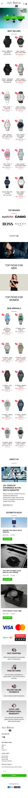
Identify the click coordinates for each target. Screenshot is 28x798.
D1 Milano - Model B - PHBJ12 (20, 415)
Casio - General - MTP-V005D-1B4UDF (20, 136)
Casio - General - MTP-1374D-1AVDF (20, 51)
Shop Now (14, 17)
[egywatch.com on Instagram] (4, 737)
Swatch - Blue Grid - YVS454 (7, 192)
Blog (3, 746)
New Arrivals (14, 308)
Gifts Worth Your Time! (12, 611)
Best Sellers (14, 31)
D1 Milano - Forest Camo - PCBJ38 (21, 358)
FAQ (3, 748)
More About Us (8, 505)
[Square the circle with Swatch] (14, 522)
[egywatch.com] (14, 3)
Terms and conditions (7, 761)
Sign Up (14, 775)
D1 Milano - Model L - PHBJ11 (7, 415)
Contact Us (4, 750)
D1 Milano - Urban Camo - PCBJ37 (7, 358)
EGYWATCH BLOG (14, 512)
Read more (7, 539)
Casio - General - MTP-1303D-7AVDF (7, 135)
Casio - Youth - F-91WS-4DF (7, 164)
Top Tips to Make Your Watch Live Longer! (12, 571)
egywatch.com (15, 783)
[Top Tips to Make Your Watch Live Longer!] (14, 556)
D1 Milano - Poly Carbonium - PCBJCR (7, 387)
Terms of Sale (5, 759)
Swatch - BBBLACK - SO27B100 (7, 51)
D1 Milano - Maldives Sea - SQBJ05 (7, 330)
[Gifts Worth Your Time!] (14, 596)
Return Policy (5, 757)
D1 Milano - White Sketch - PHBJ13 (7, 443)
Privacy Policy (5, 756)
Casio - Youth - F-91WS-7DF (7, 107)
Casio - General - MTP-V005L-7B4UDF (20, 193)
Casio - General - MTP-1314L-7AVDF (20, 107)
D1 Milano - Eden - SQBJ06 (21, 329)
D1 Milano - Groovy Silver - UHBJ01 (20, 443)
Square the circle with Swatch (12, 531)
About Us (4, 745)
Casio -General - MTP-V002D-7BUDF (20, 164)
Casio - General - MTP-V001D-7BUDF (20, 79)
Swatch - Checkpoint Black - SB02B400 (7, 79)
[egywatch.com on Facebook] (2, 737)
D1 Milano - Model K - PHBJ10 (20, 386)
